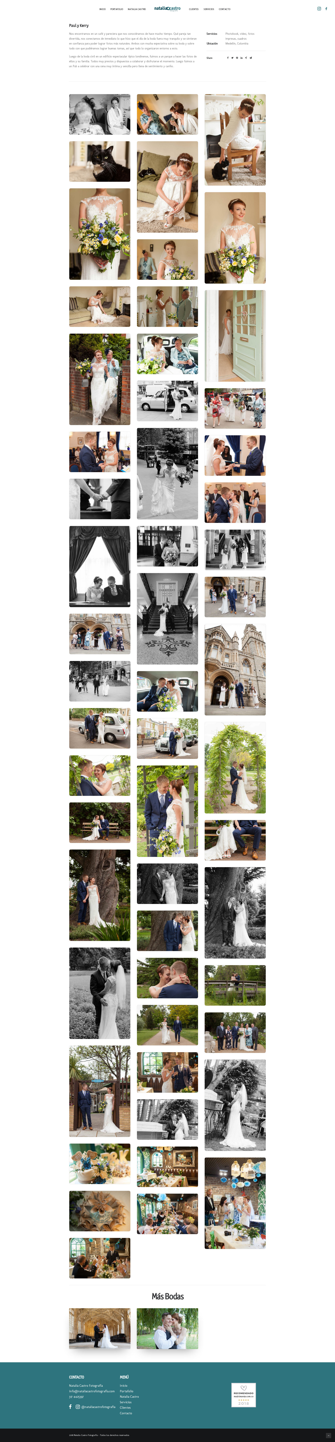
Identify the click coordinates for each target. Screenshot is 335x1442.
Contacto (224, 9)
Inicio (102, 9)
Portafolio (116, 9)
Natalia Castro (137, 9)
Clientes (194, 9)
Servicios (209, 9)
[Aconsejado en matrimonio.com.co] (243, 1406)
